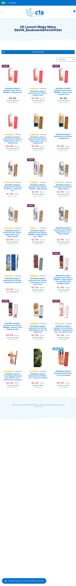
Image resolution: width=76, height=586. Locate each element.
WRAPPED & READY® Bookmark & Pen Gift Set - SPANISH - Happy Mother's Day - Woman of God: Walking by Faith (63, 279)
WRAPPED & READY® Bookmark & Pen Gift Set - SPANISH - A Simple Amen (12, 90)
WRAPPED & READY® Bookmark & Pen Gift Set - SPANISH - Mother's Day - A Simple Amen (63, 91)
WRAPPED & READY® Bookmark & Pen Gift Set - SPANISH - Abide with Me (38, 187)
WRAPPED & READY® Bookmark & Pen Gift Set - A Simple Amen (38, 93)
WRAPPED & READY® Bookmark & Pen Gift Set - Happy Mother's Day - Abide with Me (63, 231)
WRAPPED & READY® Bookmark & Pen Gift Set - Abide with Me (63, 187)
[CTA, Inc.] (38, 12)
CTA (3, 3)
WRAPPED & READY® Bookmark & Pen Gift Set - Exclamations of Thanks (12, 280)
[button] (2, 12)
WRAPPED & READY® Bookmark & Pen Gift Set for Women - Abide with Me (13, 187)
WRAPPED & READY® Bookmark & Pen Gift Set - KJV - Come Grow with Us (37, 376)
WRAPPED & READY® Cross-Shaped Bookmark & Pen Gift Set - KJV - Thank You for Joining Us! (12, 377)
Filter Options (38, 52)
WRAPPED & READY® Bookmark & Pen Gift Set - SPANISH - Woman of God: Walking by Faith (12, 326)
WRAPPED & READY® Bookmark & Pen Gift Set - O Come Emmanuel (63, 373)
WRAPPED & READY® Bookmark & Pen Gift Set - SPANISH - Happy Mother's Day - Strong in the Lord (63, 329)
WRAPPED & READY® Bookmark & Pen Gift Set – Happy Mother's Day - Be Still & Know (38, 329)
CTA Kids (12, 3)
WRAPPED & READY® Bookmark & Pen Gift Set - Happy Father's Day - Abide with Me (12, 233)
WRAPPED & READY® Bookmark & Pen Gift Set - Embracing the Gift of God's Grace (38, 281)
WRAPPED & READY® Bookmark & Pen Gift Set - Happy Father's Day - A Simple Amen (38, 140)
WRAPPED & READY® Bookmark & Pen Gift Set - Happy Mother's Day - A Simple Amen (12, 140)
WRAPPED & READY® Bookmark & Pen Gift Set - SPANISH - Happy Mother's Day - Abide (38, 233)
